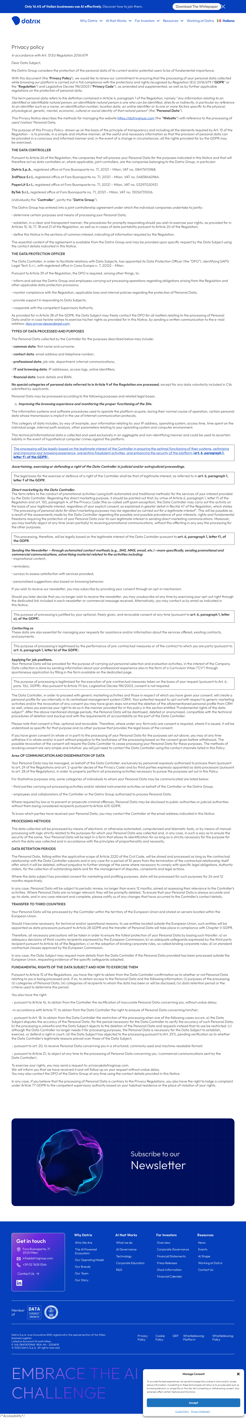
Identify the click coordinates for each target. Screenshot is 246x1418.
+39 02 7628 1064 (35, 1264)
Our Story (81, 1280)
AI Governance (126, 1249)
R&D (119, 1270)
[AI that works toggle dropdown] (130, 20)
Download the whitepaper (197, 6)
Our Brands (83, 1266)
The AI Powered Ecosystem (86, 1251)
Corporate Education (130, 1263)
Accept (193, 1403)
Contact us (25, 1273)
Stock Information (169, 1270)
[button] (238, 1374)
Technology (124, 1256)
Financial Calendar (169, 1276)
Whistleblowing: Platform (193, 1337)
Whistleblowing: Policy (223, 1337)
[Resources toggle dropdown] (182, 20)
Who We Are (83, 1242)
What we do (124, 1242)
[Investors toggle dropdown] (158, 20)
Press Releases (167, 1263)
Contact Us (205, 1270)
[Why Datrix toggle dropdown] (101, 20)
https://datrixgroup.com (135, 118)
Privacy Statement (200, 1411)
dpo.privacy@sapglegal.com (48, 323)
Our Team (82, 1273)
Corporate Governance (173, 1249)
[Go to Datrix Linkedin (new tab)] (19, 1283)
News (202, 1242)
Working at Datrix (200, 21)
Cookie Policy (182, 1411)
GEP (176, 1336)
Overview (163, 1242)
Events (202, 1249)
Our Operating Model (89, 1260)
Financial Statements (171, 1256)
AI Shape (204, 1256)
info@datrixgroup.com (38, 1258)
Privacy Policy (143, 1337)
